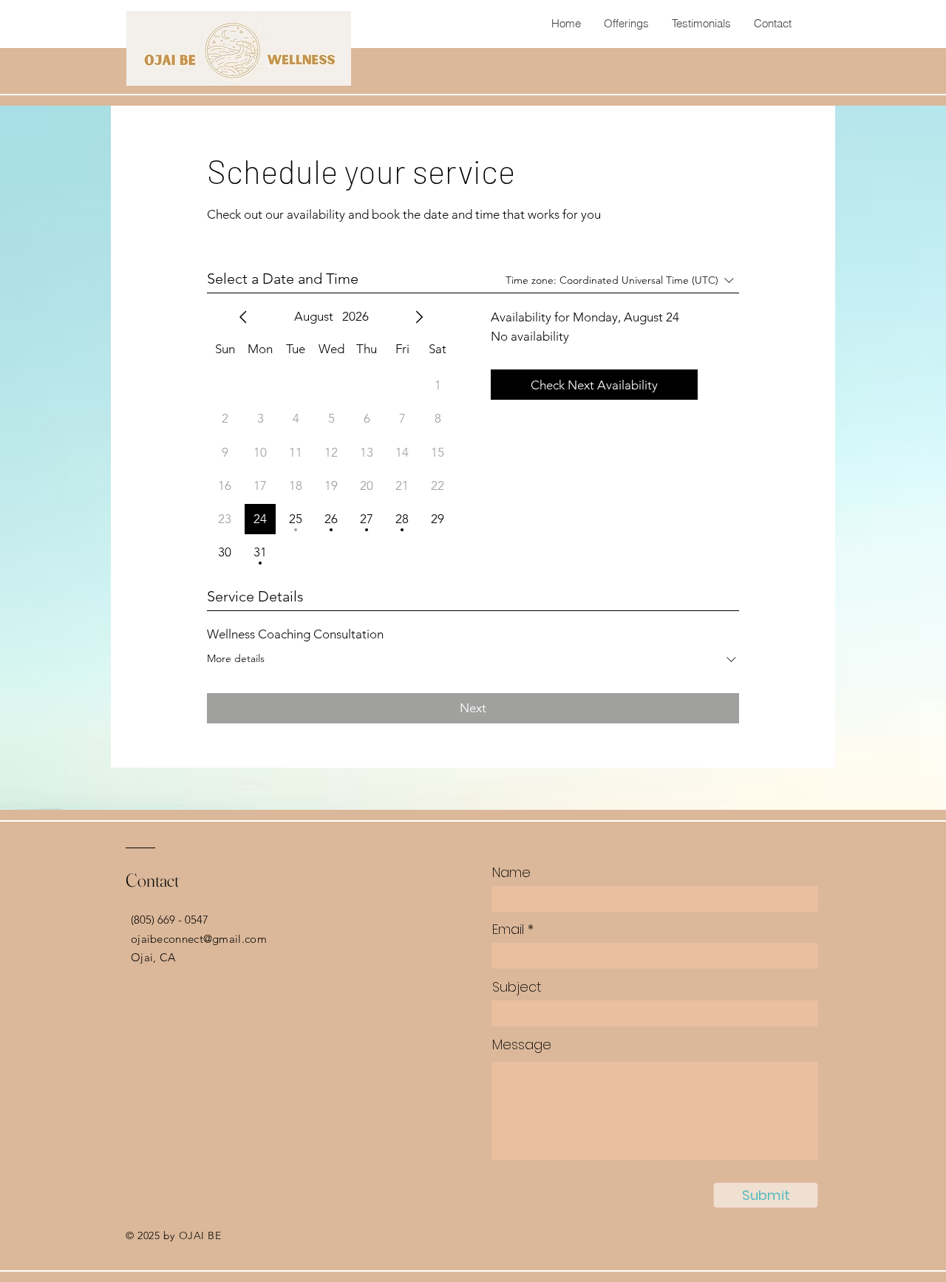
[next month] (419, 317)
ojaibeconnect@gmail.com (199, 939)
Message (521, 1044)
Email (508, 929)
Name (511, 872)
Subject (517, 987)
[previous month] (243, 317)
